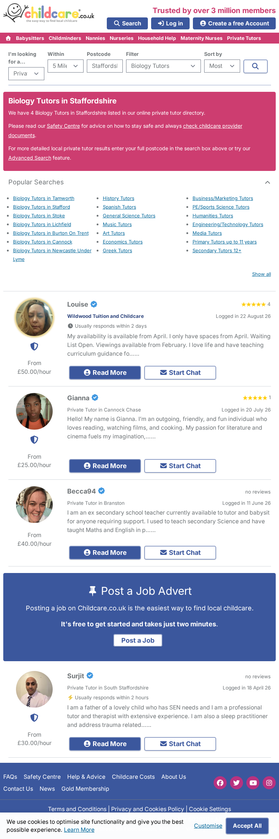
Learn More (79, 829)
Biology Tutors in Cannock (42, 242)
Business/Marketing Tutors (223, 198)
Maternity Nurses (202, 38)
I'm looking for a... (22, 58)
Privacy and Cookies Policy (147, 808)
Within (56, 54)
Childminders (65, 38)
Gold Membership (85, 788)
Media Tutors (207, 233)
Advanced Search (29, 158)
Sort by (213, 54)
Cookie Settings (210, 808)
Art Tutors (114, 233)
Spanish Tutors (119, 207)
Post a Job (137, 640)
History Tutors (118, 198)
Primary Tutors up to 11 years (225, 242)
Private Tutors (244, 38)
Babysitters (30, 38)
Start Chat (184, 372)
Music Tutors (117, 224)
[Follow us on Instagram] (269, 782)
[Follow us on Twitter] (236, 782)
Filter (132, 54)
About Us (173, 776)
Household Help (157, 38)
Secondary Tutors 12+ (217, 250)
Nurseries (122, 38)
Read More (109, 372)
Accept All (247, 825)
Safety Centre (63, 126)
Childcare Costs (133, 776)
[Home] (8, 38)
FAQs (10, 776)
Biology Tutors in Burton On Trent (51, 233)
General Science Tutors (129, 215)
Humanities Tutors (213, 215)
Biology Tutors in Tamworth (43, 198)
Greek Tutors (117, 250)
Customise (208, 825)
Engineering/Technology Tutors (228, 224)
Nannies (95, 38)
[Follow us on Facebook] (220, 782)
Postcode (98, 54)
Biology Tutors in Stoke (39, 215)
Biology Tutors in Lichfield (42, 224)
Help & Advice (86, 776)
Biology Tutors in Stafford (41, 207)
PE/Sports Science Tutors (221, 207)
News (47, 788)
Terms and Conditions (77, 808)
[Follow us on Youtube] (252, 782)
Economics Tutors (123, 242)
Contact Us (18, 788)
